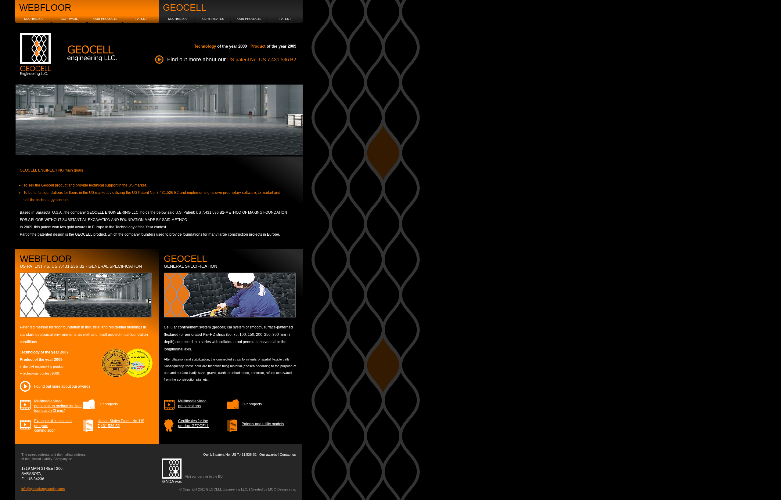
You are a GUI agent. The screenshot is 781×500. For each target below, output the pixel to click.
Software (69, 18)
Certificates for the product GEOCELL (193, 423)
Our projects (108, 404)
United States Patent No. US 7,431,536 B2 (121, 423)
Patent (141, 18)
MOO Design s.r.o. (282, 489)
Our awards (268, 454)
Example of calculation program (53, 426)
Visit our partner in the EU (204, 476)
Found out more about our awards (62, 386)
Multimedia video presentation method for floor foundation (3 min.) (58, 406)
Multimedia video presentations (192, 403)
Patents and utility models (263, 424)
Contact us (288, 454)
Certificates (213, 18)
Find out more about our (231, 59)
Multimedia (33, 18)
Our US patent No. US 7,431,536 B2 (230, 454)
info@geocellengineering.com (43, 489)
